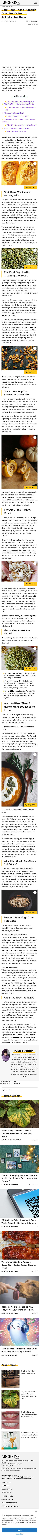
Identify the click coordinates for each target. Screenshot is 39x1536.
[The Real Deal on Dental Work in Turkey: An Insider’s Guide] (11, 1420)
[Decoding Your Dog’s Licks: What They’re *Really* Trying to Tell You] (19, 1290)
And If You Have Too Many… (17, 131)
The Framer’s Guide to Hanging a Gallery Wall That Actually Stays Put (29, 1435)
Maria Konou (10, 1355)
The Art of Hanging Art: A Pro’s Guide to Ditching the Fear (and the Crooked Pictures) (19, 1178)
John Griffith (10, 21)
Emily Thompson (12, 1140)
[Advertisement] (19, 45)
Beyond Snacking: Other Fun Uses (16, 128)
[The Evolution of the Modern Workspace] (11, 1379)
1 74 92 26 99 (8, 1467)
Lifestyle (9, 7)
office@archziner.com (25, 1478)
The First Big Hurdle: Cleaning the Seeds (19, 104)
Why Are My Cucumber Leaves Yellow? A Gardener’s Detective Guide (17, 1133)
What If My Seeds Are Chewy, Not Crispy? (21, 125)
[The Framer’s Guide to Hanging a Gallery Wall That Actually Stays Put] (11, 1440)
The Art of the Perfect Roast (14, 113)
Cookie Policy (7, 1499)
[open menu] (35, 2)
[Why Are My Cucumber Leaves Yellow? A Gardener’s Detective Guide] (19, 1114)
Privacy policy (8, 1492)
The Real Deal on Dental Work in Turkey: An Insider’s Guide (29, 1414)
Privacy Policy (19, 1533)
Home (3, 7)
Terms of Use (7, 1489)
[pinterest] (34, 163)
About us (5, 1486)
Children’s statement (10, 1506)
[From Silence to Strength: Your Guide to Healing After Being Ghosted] (19, 1332)
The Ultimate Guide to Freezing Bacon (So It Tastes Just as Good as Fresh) (19, 1265)
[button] (36, 1511)
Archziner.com (12, 3)
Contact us (6, 1482)
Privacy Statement (9, 1503)
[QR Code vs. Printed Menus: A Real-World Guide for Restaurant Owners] (19, 1203)
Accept (19, 1530)
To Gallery (30, 187)
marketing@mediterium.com (24, 1477)
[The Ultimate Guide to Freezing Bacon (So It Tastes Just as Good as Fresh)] (19, 1245)
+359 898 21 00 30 (11, 1475)
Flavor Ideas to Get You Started (18, 116)
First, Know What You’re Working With (20, 102)
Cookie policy (7, 1496)
